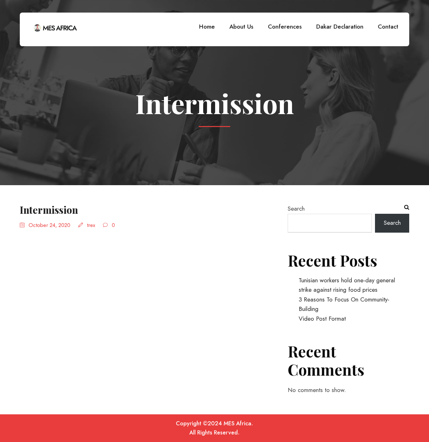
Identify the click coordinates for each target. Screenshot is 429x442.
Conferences (285, 26)
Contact (388, 26)
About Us (241, 26)
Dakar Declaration (339, 26)
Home (207, 26)
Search (296, 208)
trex (91, 225)
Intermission (49, 209)
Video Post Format (322, 318)
